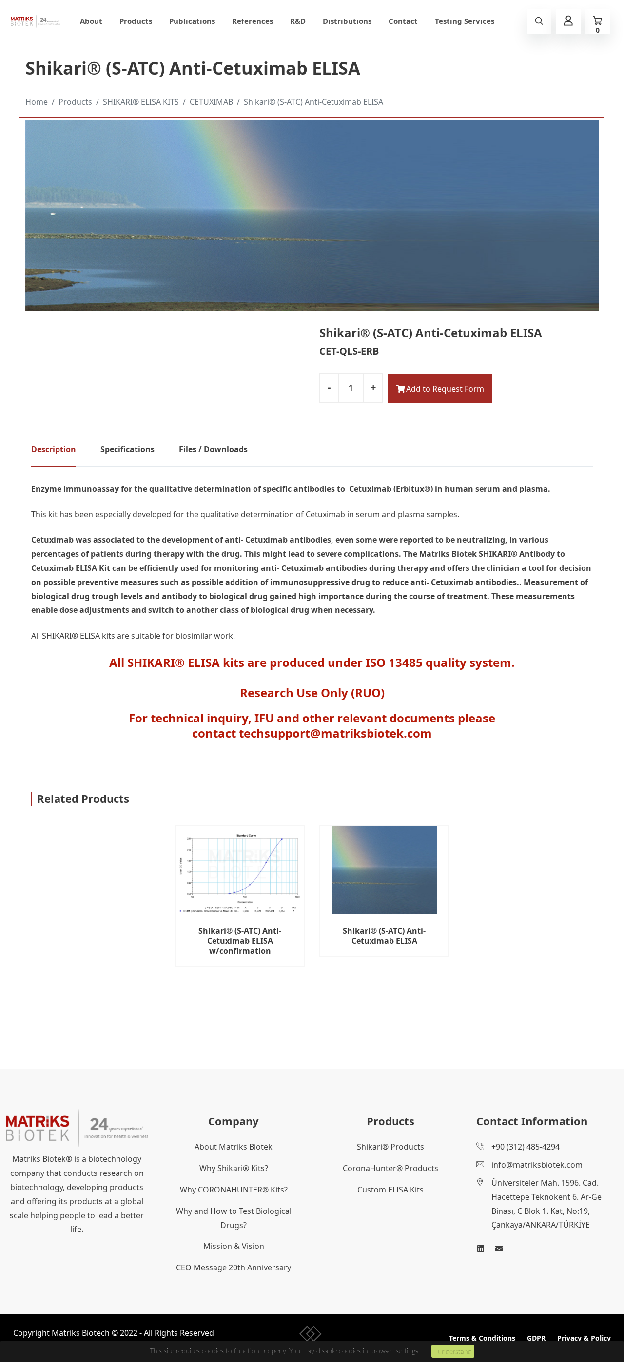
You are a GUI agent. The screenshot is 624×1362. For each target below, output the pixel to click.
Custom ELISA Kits (390, 1189)
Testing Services (464, 21)
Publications (192, 21)
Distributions (347, 21)
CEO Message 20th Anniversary (233, 1267)
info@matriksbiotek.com (537, 1164)
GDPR (536, 1338)
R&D (298, 21)
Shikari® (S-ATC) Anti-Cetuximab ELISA (313, 101)
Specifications (127, 449)
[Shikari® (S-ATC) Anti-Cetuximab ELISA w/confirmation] (240, 870)
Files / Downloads (213, 449)
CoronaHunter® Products (390, 1168)
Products (135, 21)
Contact (403, 21)
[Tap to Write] (499, 1248)
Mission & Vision (233, 1246)
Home (36, 101)
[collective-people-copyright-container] (310, 1335)
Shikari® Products (390, 1146)
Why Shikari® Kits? (233, 1168)
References (252, 21)
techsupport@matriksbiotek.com (335, 733)
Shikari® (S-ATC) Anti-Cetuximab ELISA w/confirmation (239, 941)
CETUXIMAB (211, 101)
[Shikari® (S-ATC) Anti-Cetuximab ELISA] (384, 870)
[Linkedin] (480, 1248)
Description (53, 449)
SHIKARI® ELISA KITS (141, 101)
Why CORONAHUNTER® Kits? (234, 1189)
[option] (240, 908)
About (91, 21)
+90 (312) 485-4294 (525, 1146)
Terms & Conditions (482, 1338)
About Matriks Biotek (234, 1146)
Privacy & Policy (584, 1338)
